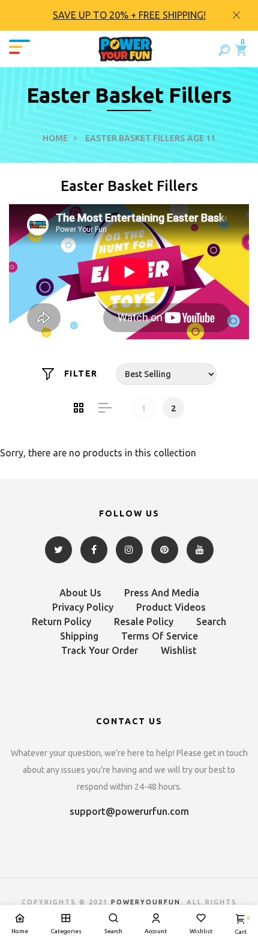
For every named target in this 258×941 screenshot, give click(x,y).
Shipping (79, 636)
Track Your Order (99, 650)
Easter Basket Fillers (135, 138)
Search (211, 621)
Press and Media (161, 592)
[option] (129, 15)
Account (156, 931)
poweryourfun (146, 902)
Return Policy (61, 621)
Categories (66, 931)
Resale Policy (143, 621)
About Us (80, 592)
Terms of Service (159, 636)
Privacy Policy (82, 607)
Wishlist (179, 650)
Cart (241, 925)
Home (55, 138)
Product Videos (171, 607)
